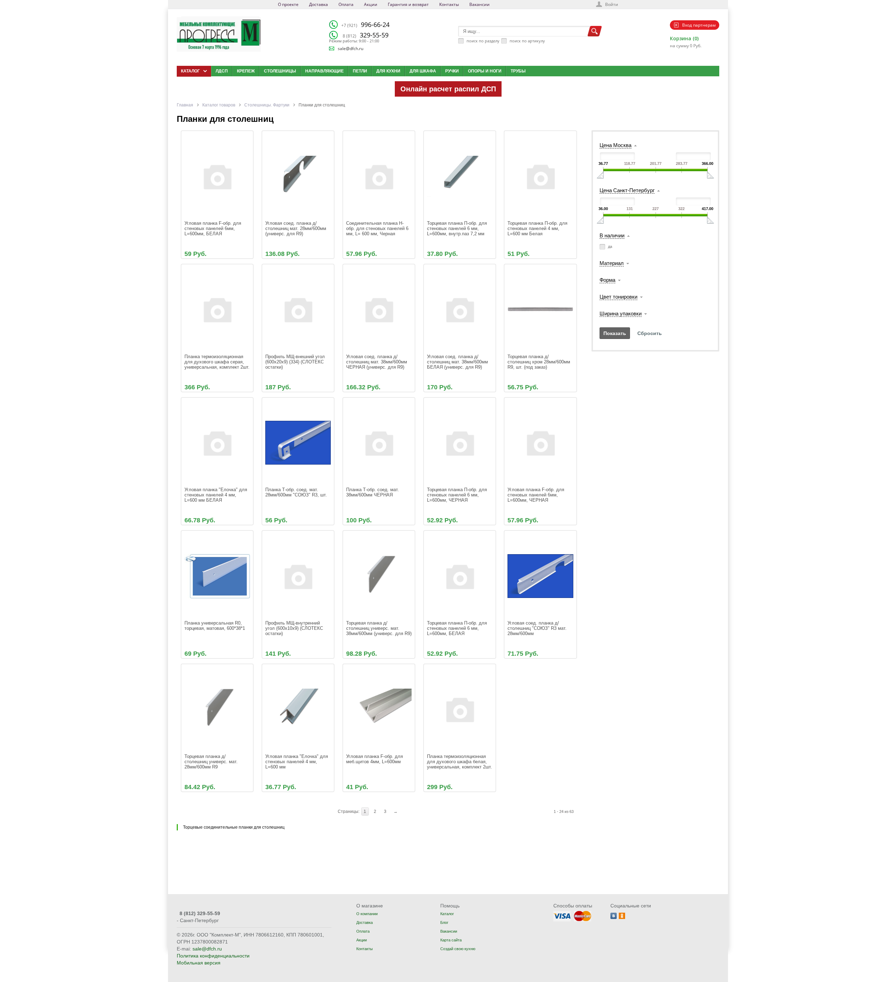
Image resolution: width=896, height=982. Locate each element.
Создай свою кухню (457, 949)
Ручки (452, 71)
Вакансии (479, 4)
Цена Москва (615, 145)
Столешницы (280, 71)
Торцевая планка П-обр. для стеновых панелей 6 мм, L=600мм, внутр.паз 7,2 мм (457, 228)
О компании (367, 914)
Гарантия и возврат (408, 4)
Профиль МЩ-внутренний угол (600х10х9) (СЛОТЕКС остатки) (294, 628)
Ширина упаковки (621, 313)
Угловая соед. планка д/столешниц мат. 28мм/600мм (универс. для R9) (296, 228)
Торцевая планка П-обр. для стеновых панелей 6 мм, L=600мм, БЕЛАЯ (457, 628)
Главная (185, 105)
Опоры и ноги (485, 71)
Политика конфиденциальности (213, 956)
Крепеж (246, 71)
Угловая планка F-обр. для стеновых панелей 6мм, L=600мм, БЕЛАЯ (213, 228)
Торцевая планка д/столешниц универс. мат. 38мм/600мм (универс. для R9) (379, 628)
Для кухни (388, 71)
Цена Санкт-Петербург (627, 190)
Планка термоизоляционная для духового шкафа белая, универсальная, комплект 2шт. (459, 761)
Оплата (346, 4)
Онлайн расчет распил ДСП (448, 89)
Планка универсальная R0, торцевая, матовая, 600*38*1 (214, 625)
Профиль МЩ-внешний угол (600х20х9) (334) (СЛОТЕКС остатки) (295, 362)
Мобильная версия (198, 963)
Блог (444, 922)
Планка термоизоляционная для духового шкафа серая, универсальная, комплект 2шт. (217, 362)
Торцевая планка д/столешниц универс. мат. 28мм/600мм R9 (211, 761)
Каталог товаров (218, 105)
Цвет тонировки (618, 297)
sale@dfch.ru (350, 48)
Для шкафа (423, 71)
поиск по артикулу (527, 40)
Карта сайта (451, 940)
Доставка (318, 4)
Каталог (447, 914)
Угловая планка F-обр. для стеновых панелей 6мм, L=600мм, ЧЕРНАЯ (536, 495)
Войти (611, 4)
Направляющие (324, 71)
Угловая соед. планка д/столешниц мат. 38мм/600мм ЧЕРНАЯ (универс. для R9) (377, 362)
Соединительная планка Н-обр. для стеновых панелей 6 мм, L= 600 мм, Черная (378, 228)
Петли (360, 71)
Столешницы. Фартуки (266, 105)
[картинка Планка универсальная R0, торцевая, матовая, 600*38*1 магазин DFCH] (217, 575)
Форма (607, 280)
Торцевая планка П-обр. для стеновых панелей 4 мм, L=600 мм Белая (538, 228)
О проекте (288, 4)
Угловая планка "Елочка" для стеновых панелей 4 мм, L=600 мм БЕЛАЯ (216, 495)
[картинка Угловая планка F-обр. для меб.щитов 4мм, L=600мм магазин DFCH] (379, 709)
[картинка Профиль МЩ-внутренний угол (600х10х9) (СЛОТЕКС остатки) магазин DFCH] (298, 575)
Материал (612, 263)
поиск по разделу (483, 40)
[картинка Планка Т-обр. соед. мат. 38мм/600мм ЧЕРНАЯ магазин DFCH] (379, 442)
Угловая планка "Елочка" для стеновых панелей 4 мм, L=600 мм (297, 761)
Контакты (449, 4)
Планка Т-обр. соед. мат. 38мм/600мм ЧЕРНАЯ (373, 492)
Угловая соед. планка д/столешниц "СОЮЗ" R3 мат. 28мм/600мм (537, 628)
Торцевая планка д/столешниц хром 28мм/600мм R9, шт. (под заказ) (539, 362)
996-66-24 (365, 24)
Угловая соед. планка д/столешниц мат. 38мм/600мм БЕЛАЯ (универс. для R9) (458, 362)
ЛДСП (222, 71)
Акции (370, 4)
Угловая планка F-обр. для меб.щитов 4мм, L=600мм (375, 759)
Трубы (518, 71)
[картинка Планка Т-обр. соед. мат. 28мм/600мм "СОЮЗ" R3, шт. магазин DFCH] (298, 442)
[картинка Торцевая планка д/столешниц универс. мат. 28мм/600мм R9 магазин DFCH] (217, 709)
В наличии (612, 235)
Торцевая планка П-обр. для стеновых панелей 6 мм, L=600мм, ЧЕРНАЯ (457, 495)
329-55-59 (365, 35)
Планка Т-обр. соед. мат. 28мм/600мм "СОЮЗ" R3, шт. (296, 492)
